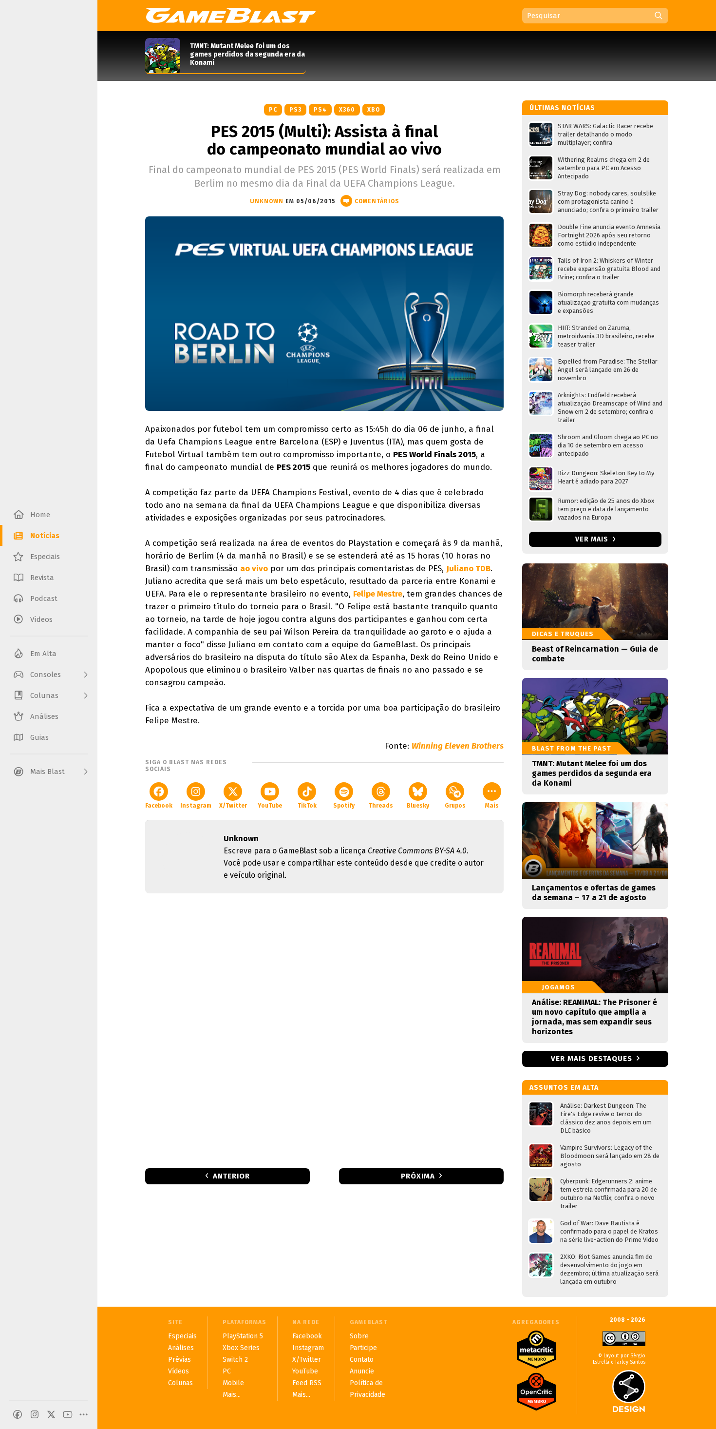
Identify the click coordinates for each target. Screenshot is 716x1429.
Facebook (158, 805)
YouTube (270, 805)
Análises (181, 1348)
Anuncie (362, 1371)
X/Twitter (233, 805)
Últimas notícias (562, 108)
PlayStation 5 (243, 1336)
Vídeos (178, 1371)
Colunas (180, 1383)
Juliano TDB (468, 568)
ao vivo (254, 568)
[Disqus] (324, 1030)
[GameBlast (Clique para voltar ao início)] (230, 15)
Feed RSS (306, 1383)
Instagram (195, 805)
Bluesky (418, 805)
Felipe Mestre (377, 594)
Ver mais (592, 539)
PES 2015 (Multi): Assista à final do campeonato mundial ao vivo (324, 140)
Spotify (344, 805)
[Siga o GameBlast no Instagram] (34, 1414)
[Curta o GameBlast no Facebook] (17, 1414)
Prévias (179, 1359)
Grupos (455, 805)
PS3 (295, 109)
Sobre (359, 1336)
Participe (363, 1348)
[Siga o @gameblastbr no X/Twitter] (51, 1414)
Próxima (418, 1176)
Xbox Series (241, 1348)
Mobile (233, 1383)
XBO (373, 109)
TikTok (307, 805)
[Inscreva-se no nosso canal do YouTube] (67, 1414)
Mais (492, 805)
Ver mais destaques (591, 1058)
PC (273, 109)
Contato (362, 1359)
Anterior (231, 1176)
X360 (347, 109)
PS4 (320, 109)
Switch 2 (235, 1359)
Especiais (182, 1336)
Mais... (232, 1394)
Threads (381, 805)
